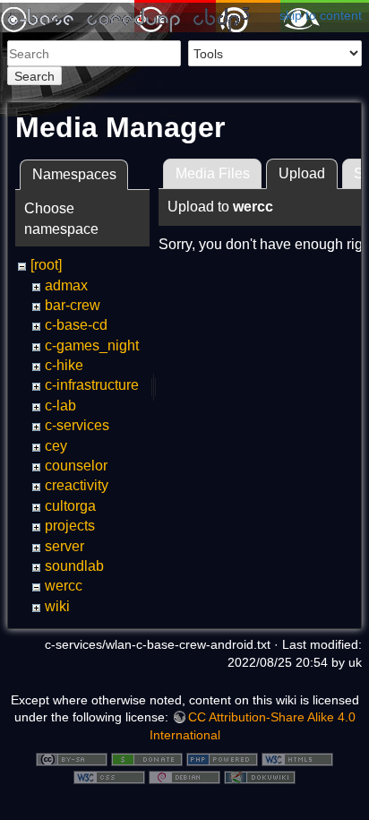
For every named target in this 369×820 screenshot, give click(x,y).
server (64, 546)
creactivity (76, 485)
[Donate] (147, 758)
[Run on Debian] (184, 776)
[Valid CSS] (109, 776)
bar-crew (72, 305)
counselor (76, 465)
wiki (57, 606)
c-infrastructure (92, 385)
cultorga (70, 506)
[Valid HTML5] (297, 758)
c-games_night (92, 345)
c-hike (64, 365)
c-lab (60, 405)
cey (56, 445)
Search (34, 76)
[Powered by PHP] (222, 758)
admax (66, 285)
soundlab (74, 566)
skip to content (320, 15)
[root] (46, 264)
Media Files (213, 173)
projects (70, 525)
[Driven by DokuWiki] (260, 776)
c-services (77, 425)
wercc (63, 585)
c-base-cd (76, 324)
